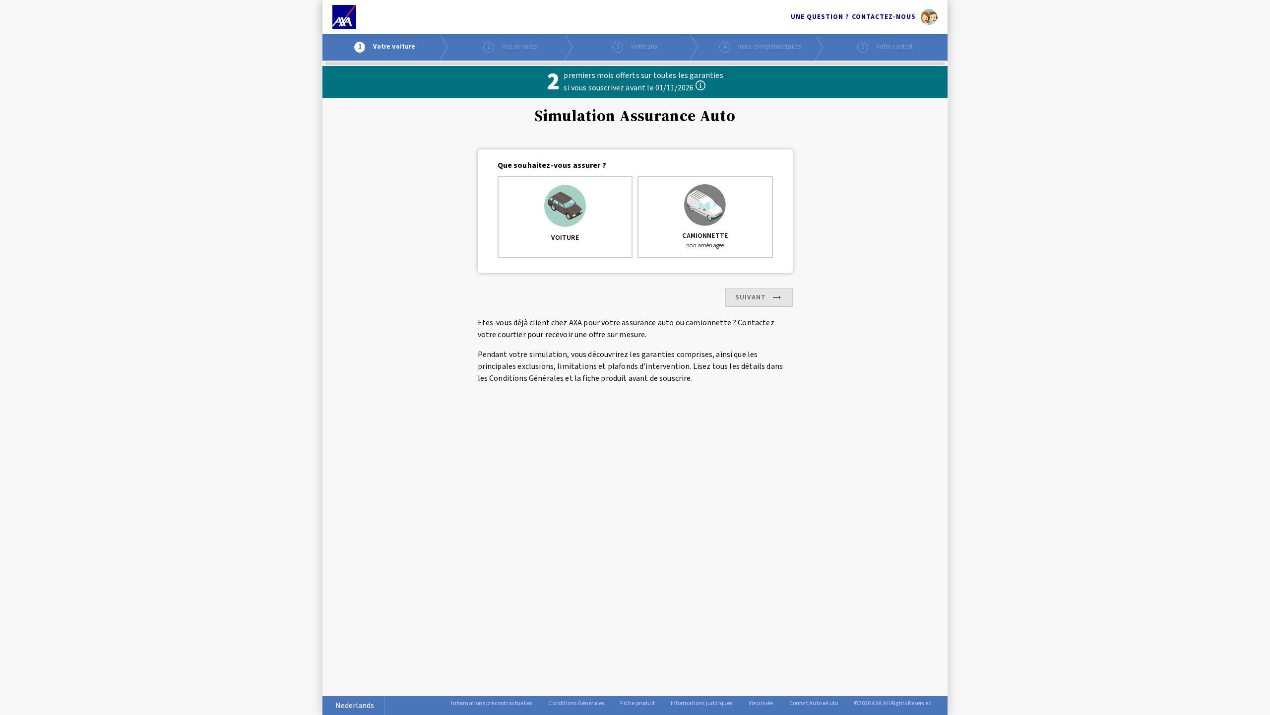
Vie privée (761, 703)
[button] (700, 85)
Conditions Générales (576, 703)
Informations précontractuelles (491, 703)
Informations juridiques (702, 703)
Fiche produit (637, 703)
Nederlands (354, 705)
